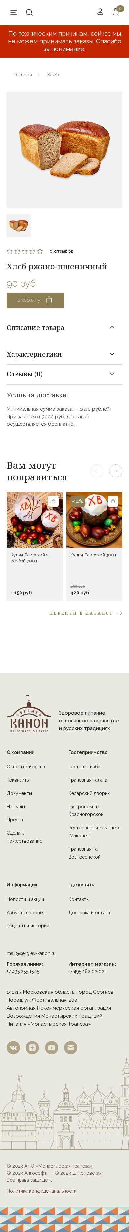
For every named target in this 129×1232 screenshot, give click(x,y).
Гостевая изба (84, 766)
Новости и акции (25, 899)
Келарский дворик (89, 793)
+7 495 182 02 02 (86, 971)
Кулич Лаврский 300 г (93, 554)
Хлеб (53, 75)
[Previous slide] (96, 470)
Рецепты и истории (28, 925)
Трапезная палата (87, 780)
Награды (16, 806)
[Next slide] (115, 470)
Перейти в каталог (81, 613)
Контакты (78, 899)
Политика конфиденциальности (42, 1191)
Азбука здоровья (25, 912)
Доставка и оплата (89, 912)
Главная (22, 75)
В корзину (28, 300)
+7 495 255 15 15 (23, 971)
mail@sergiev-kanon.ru (31, 953)
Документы (19, 793)
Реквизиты (18, 780)
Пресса (15, 819)
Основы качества (26, 766)
